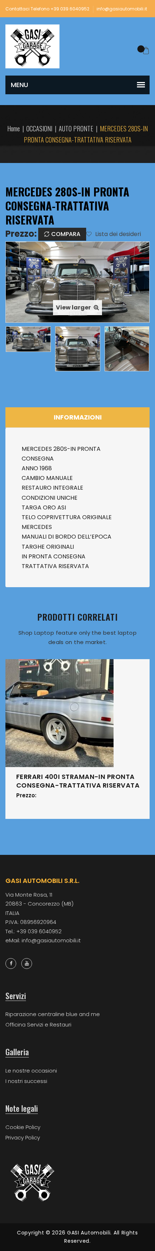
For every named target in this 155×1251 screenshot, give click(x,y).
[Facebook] (10, 963)
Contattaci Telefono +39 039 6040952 (47, 9)
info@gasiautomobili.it (122, 9)
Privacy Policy (22, 1137)
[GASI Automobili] (32, 46)
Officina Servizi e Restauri (38, 1024)
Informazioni (78, 417)
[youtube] (26, 963)
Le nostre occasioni (31, 1070)
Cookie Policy (22, 1127)
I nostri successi (26, 1081)
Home (13, 128)
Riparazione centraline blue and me (52, 1014)
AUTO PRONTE (76, 128)
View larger (74, 307)
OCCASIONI (39, 128)
